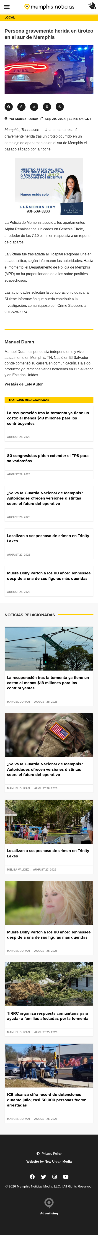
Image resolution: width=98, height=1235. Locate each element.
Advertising (49, 1213)
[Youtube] (66, 1177)
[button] (6, 6)
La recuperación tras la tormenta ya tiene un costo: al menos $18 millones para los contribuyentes (48, 418)
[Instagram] (55, 1177)
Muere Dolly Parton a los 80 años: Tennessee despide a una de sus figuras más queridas (49, 575)
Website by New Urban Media (49, 1161)
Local (10, 17)
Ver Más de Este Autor (24, 384)
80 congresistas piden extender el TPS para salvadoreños (48, 458)
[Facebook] (32, 1177)
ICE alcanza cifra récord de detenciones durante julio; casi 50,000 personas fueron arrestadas (46, 1100)
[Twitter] (44, 1177)
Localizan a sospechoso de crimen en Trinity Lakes (48, 538)
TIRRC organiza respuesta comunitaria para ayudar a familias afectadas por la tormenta (47, 1015)
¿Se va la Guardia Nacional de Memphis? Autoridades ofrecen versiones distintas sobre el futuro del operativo (45, 498)
